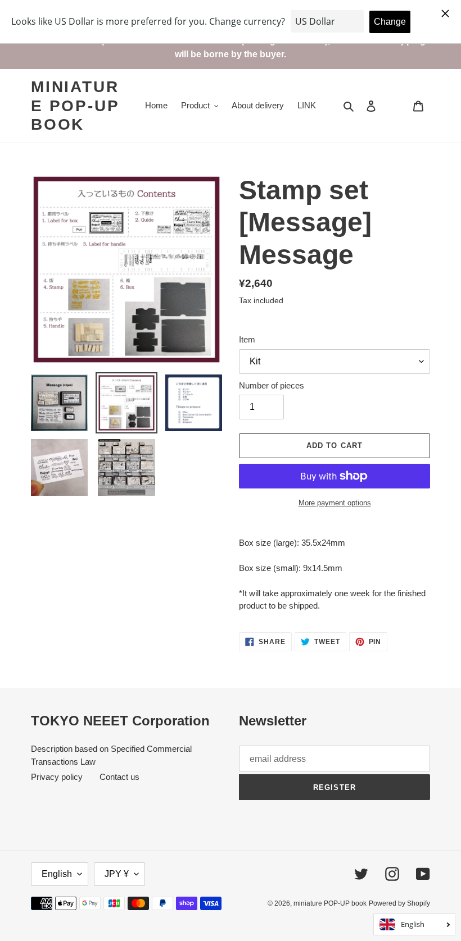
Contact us (119, 777)
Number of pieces (271, 385)
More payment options (335, 503)
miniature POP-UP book (75, 105)
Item (247, 339)
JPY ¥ (117, 874)
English (57, 874)
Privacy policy (57, 777)
